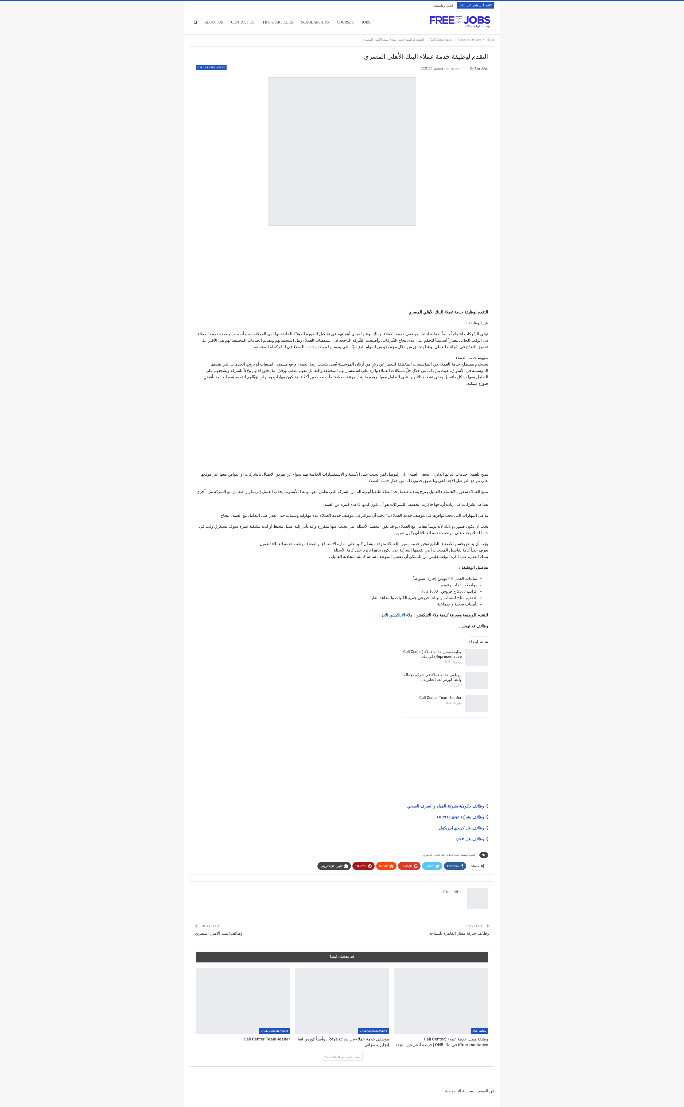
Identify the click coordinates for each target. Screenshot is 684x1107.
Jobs (366, 22)
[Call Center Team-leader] (476, 703)
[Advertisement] (342, 268)
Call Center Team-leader (440, 698)
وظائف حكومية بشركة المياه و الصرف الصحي (445, 806)
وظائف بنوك (479, 1030)
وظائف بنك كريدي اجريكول (461, 828)
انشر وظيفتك (443, 5)
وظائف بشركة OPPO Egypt (460, 817)
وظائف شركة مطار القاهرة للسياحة (459, 933)
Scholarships (315, 22)
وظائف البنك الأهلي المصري (219, 933)
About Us (213, 22)
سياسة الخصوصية (459, 1091)
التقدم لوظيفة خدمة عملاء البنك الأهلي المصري (449, 854)
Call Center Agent (211, 67)
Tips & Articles (277, 22)
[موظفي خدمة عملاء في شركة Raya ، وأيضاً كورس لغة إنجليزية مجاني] (476, 680)
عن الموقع (486, 1091)
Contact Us (242, 22)
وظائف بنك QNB (470, 839)
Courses (345, 22)
